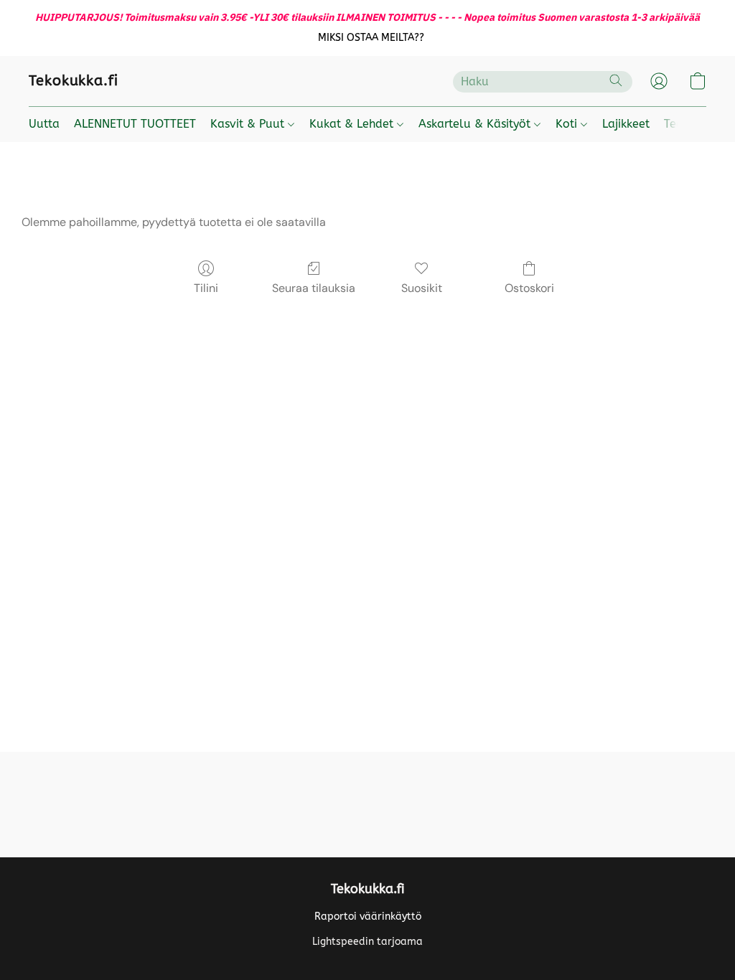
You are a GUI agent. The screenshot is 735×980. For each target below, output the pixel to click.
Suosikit (421, 288)
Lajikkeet (626, 124)
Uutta (44, 124)
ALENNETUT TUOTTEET (135, 124)
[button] (371, 38)
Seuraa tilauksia (313, 288)
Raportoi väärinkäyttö (367, 916)
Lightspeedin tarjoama (367, 942)
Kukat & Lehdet (353, 124)
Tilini (206, 288)
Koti (568, 124)
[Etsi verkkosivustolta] (616, 80)
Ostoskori (529, 288)
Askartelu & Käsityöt (476, 124)
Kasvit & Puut (249, 124)
